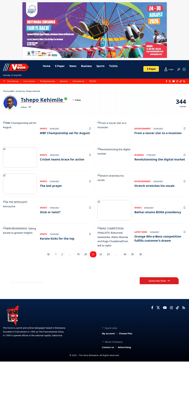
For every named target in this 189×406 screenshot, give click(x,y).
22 (100, 254)
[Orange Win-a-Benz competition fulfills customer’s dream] (114, 236)
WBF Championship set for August (65, 133)
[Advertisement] (94, 384)
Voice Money (12, 81)
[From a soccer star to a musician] (114, 131)
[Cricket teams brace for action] (20, 157)
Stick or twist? (50, 212)
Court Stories (29, 81)
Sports (43, 128)
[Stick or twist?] (20, 210)
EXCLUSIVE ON (32, 275)
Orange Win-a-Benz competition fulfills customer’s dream (157, 238)
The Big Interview (47, 81)
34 (125, 254)
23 (108, 254)
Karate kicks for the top (57, 238)
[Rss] (184, 81)
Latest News (140, 232)
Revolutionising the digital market (159, 159)
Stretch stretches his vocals (154, 186)
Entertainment (142, 128)
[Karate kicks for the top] (20, 236)
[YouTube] (174, 81)
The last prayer (51, 186)
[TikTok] (180, 81)
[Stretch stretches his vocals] (114, 184)
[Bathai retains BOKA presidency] (114, 210)
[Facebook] (166, 81)
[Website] (29, 107)
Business (139, 155)
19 (78, 254)
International (78, 81)
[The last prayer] (20, 184)
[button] (178, 69)
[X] (170, 81)
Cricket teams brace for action (62, 159)
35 (132, 254)
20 (85, 254)
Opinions (64, 81)
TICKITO (92, 81)
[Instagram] (177, 81)
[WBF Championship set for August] (20, 131)
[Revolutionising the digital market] (114, 157)
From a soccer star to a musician (158, 133)
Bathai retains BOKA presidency (157, 212)
